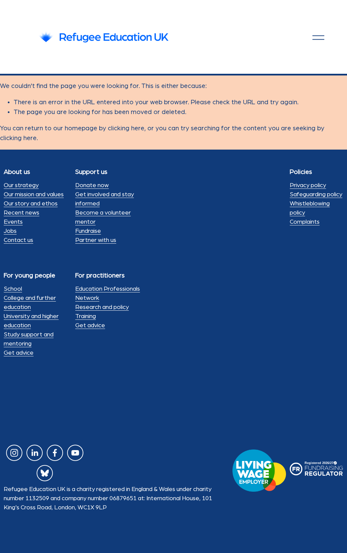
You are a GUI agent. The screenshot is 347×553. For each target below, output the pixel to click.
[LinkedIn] (34, 453)
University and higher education (31, 321)
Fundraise (88, 231)
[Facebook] (55, 453)
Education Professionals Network (107, 293)
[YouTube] (75, 453)
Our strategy (21, 185)
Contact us (18, 240)
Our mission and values (34, 195)
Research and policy (102, 307)
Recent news (21, 213)
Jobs (10, 231)
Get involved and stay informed (104, 199)
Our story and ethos (31, 204)
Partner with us (95, 240)
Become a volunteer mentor (103, 217)
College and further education (30, 302)
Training (85, 316)
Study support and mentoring (29, 339)
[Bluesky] (45, 473)
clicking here (126, 128)
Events (13, 222)
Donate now (92, 185)
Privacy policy (308, 185)
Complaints (305, 222)
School (13, 289)
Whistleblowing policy (310, 208)
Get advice (19, 353)
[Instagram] (14, 453)
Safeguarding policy (316, 195)
